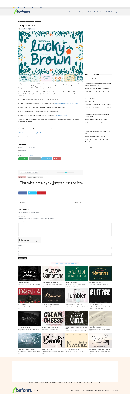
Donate (58, 159)
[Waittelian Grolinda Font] (100, 318)
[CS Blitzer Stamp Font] (100, 295)
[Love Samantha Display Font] (53, 273)
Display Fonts (21, 21)
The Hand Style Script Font (26, 349)
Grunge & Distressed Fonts (79, 284)
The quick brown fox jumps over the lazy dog (51, 182)
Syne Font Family (77, 202)
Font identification (99, 12)
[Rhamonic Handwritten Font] (53, 295)
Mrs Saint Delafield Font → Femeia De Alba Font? (100, 104)
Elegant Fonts (29, 284)
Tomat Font (91, 101)
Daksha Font (22, 305)
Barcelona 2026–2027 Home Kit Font (102, 111)
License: (22, 155)
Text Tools (109, 12)
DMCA (82, 390)
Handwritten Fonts (35, 18)
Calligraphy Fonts (22, 351)
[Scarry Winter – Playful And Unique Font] (76, 318)
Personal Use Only (33, 155)
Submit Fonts (44, 7)
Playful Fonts (37, 21)
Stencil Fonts (106, 284)
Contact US (107, 390)
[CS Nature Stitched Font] (76, 340)
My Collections (36, 7)
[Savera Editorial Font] (29, 273)
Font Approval (99, 390)
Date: (21, 147)
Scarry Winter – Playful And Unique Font (76, 327)
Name (20, 245)
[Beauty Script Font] (53, 340)
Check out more (35, 159)
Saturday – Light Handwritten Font (99, 349)
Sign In (14, 7)
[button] (116, 12)
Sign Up (20, 7)
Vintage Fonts (74, 286)
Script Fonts (85, 306)
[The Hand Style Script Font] (29, 340)
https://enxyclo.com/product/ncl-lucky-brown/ (66, 103)
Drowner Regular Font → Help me (97, 122)
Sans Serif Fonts (76, 330)
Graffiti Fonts (99, 284)
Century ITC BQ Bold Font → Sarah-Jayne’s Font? (100, 107)
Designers (82, 12)
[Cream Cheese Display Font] (53, 318)
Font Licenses (89, 390)
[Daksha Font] (29, 295)
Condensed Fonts (93, 306)
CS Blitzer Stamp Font (96, 305)
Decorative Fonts (22, 306)
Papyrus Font (92, 95)
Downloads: (23, 150)
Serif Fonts (68, 286)
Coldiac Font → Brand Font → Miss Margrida (99, 88)
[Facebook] (37, 390)
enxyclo (31, 152)
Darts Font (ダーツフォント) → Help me (98, 119)
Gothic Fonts (29, 329)
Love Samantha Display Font (51, 282)
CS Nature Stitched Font (72, 349)
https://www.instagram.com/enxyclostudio (30, 133)
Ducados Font (23, 202)
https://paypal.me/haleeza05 (62, 115)
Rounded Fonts (36, 284)
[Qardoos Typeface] (29, 318)
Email (20, 251)
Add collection (47, 159)
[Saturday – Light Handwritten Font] (100, 340)
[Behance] (34, 390)
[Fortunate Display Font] (100, 273)
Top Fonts (115, 390)
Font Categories (26, 18)
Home (19, 18)
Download (24, 159)
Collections (90, 12)
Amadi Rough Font (71, 282)
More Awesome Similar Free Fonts (65, 263)
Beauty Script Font (47, 349)
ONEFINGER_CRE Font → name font (97, 136)
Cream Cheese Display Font (50, 327)
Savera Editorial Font (24, 282)
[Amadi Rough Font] (76, 273)
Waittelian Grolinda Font (96, 327)
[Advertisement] (96, 45)
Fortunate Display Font (96, 282)
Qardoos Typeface (24, 327)
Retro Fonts (35, 329)
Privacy (77, 390)
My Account (28, 7)
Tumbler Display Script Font (73, 305)
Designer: (22, 152)
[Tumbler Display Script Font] (76, 295)
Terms (72, 390)
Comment (21, 222)
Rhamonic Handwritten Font (50, 305)
